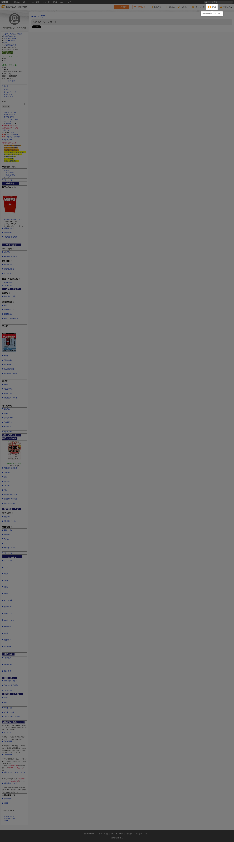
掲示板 (214, 7)
